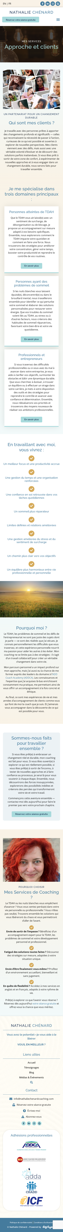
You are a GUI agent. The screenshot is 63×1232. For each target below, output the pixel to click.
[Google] (58, 3)
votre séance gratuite (44, 1003)
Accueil (31, 1062)
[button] (58, 19)
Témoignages (31, 1067)
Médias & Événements (31, 1077)
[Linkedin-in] (47, 3)
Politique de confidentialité (21, 1222)
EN (4, 3)
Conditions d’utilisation (43, 1222)
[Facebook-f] (42, 3)
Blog (31, 1072)
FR (9, 3)
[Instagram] (53, 3)
